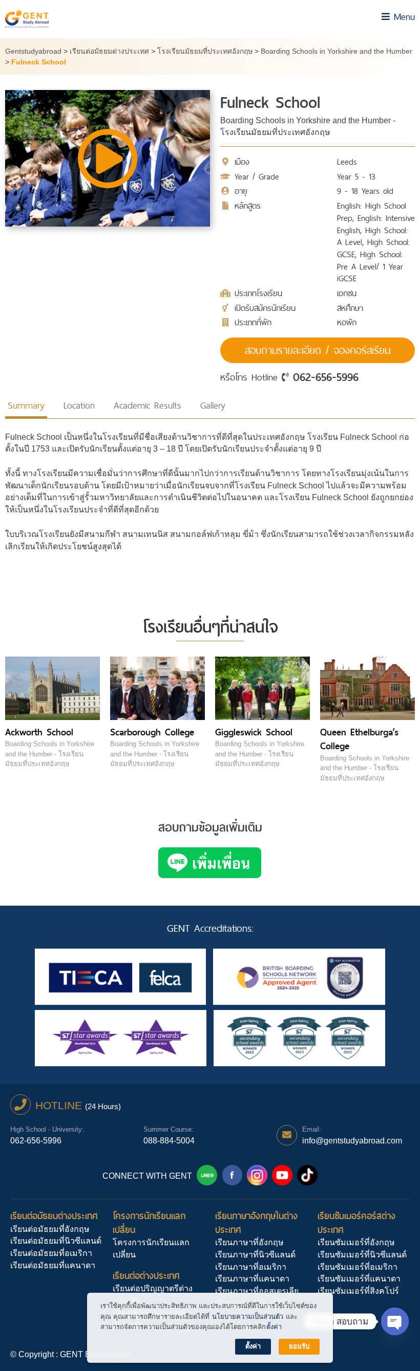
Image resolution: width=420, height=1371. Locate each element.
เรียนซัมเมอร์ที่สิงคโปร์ (358, 1291)
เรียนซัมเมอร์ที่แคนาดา (359, 1278)
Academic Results (147, 405)
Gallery (212, 405)
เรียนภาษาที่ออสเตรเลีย (257, 1291)
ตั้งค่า (274, 1327)
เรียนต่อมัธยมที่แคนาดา (52, 1265)
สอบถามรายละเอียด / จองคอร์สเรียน (317, 350)
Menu (402, 17)
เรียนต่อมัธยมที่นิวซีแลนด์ (55, 1241)
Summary (26, 405)
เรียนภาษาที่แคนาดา (252, 1278)
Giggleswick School (253, 732)
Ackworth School (39, 732)
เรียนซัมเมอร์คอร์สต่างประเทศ (356, 1222)
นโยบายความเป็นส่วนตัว (247, 1316)
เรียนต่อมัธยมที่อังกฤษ (50, 1229)
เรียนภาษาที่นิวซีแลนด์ (255, 1254)
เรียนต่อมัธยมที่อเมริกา (51, 1253)
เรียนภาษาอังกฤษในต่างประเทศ (256, 1222)
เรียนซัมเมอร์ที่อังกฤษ (356, 1242)
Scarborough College (152, 732)
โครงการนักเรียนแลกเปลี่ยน (149, 1222)
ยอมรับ (299, 1346)
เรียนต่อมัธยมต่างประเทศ (54, 1215)
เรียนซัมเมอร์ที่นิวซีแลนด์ (362, 1254)
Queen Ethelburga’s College (359, 739)
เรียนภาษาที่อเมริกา (250, 1267)
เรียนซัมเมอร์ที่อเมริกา (357, 1267)
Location (79, 405)
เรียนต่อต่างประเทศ (146, 1275)
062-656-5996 (326, 377)
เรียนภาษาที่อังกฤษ (249, 1242)
